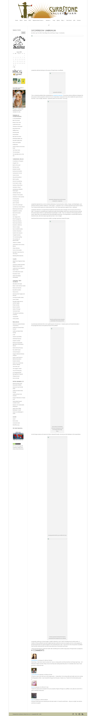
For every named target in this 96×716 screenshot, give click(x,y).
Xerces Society (16, 378)
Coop (54, 20)
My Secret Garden (17, 212)
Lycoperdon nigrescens (57, 95)
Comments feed (16, 423)
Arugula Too (15, 163)
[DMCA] (17, 444)
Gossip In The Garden (18, 194)
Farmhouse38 (16, 132)
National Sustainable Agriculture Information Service (18, 344)
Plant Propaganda (17, 218)
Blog (62, 20)
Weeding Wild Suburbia (18, 255)
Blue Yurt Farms (16, 120)
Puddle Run (15, 144)
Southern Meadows (17, 231)
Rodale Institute (16, 361)
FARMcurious (15, 130)
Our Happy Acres (16, 216)
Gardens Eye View (17, 192)
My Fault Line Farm (17, 136)
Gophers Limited (16, 340)
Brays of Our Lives (17, 122)
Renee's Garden (16, 307)
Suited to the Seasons (17, 233)
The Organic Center (17, 368)
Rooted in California (17, 225)
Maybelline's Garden (17, 210)
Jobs (74, 20)
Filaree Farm (15, 291)
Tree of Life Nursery (17, 370)
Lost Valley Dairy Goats (18, 271)
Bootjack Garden (16, 169)
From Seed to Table (17, 183)
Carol (32, 699)
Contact (79, 20)
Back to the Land (16, 165)
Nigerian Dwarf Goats (38, 20)
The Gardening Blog (17, 237)
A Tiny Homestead (17, 118)
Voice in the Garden (17, 250)
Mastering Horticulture (18, 208)
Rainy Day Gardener (17, 222)
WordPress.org (16, 424)
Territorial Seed (16, 311)
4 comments (61, 33)
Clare (34, 33)
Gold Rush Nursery (17, 338)
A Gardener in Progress (18, 161)
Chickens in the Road (17, 126)
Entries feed (15, 421)
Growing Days (16, 198)
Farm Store (69, 20)
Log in (14, 418)
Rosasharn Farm (16, 273)
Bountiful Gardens (17, 289)
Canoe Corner (16, 175)
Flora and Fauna (51, 33)
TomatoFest (15, 316)
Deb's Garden (16, 179)
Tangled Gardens (17, 235)
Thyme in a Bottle (17, 242)
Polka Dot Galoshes (17, 221)
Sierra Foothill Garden (18, 229)
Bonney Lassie (16, 167)
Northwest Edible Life (17, 138)
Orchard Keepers (16, 351)
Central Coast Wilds (17, 336)
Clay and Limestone (17, 177)
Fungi (57, 33)
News (25, 20)
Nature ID (15, 214)
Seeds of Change (16, 309)
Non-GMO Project (17, 349)
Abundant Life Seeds (17, 283)
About (21, 20)
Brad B (32, 687)
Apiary (58, 20)
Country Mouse (34, 674)
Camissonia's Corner (17, 173)
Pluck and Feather (17, 142)
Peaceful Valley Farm (17, 140)
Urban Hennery (16, 248)
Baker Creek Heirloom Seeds (19, 285)
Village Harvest (16, 376)
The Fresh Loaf (16, 366)
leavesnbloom (34, 660)
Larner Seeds (16, 299)
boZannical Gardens (17, 171)
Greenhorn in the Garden (18, 196)
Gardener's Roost (17, 187)
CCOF (14, 334)
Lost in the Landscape (17, 204)
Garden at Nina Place (17, 185)
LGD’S (29, 20)
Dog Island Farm (16, 128)
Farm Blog (45, 33)
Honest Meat (15, 134)
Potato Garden (16, 305)
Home (16, 20)
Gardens (48, 20)
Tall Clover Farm (16, 150)
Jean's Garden (16, 202)
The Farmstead (16, 152)
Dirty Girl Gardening (17, 181)
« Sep (14, 66)
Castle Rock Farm (16, 124)
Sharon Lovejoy (16, 227)
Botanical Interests (17, 287)
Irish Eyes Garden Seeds (18, 297)
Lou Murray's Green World (18, 206)
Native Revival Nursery (18, 347)
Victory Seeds (16, 318)
